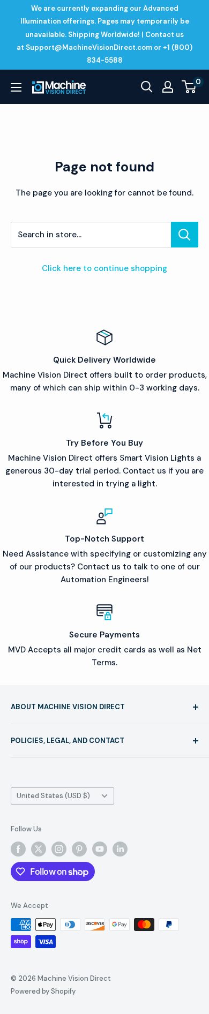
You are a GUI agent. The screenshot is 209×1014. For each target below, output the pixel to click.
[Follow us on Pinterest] (79, 849)
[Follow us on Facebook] (18, 849)
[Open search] (147, 87)
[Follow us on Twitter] (38, 849)
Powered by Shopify (43, 991)
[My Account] (167, 87)
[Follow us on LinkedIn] (120, 849)
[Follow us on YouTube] (99, 849)
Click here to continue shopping (104, 268)
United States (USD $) (53, 795)
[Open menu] (16, 87)
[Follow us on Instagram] (58, 849)
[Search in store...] (184, 234)
